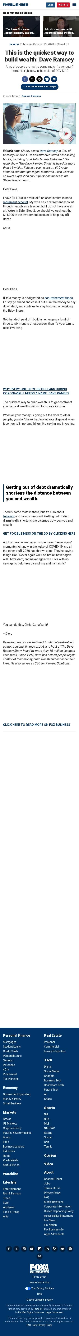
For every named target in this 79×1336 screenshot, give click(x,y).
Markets (9, 1112)
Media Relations (53, 1201)
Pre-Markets (10, 1160)
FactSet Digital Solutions (31, 1312)
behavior (9, 516)
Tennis (48, 1146)
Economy (10, 1088)
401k (6, 1069)
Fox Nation (50, 1224)
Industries (9, 1151)
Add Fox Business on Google (41, 86)
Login (50, 5)
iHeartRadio (39, 1256)
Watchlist (10, 1174)
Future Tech (51, 1089)
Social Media (51, 1071)
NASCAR (49, 1128)
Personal (49, 1042)
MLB (46, 1123)
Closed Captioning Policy (59, 1211)
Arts (5, 1216)
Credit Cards (10, 1051)
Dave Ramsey (49, 151)
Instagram (24, 1249)
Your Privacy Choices (42, 1288)
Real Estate (53, 1035)
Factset (38, 1309)
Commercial (51, 1046)
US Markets (10, 1123)
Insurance (9, 1065)
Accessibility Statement (58, 1215)
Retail (6, 1155)
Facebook (25, 79)
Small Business (12, 1103)
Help (39, 1294)
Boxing (48, 1132)
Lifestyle (9, 1182)
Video (48, 1164)
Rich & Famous (12, 1193)
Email (54, 79)
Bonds (7, 1137)
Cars (6, 1202)
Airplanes (9, 1207)
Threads (39, 79)
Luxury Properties (54, 1051)
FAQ (46, 1197)
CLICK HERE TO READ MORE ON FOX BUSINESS (36, 725)
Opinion (14, 44)
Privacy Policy (52, 1192)
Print (47, 79)
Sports (49, 1108)
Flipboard (39, 1249)
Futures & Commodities (17, 1132)
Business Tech (53, 1080)
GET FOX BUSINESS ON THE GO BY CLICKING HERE (39, 533)
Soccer (48, 1137)
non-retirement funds (59, 298)
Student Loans (12, 1046)
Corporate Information (57, 1206)
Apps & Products (54, 1234)
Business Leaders (13, 1146)
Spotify (70, 1249)
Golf (46, 1142)
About (48, 1172)
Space (48, 1098)
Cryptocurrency (12, 1128)
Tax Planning (11, 1078)
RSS (55, 1249)
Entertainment (12, 1188)
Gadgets (49, 1075)
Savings (8, 1060)
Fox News (50, 1220)
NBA (46, 1119)
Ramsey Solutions (31, 96)
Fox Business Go (54, 1229)
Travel (7, 1198)
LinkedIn (47, 1249)
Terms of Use (52, 1188)
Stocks (7, 1119)
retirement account (15, 202)
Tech (48, 1060)
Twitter (32, 79)
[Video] (39, 123)
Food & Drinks (11, 1211)
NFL (46, 1114)
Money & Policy (12, 1098)
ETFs (6, 1142)
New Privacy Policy (39, 1282)
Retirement (10, 1074)
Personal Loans (12, 1055)
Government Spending (16, 1094)
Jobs (47, 1183)
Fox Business (15, 4)
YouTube (32, 1249)
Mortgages (9, 1042)
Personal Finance (16, 1035)
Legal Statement (54, 1312)
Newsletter (62, 1249)
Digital (48, 1066)
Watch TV (63, 5)
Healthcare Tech (54, 1085)
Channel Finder (53, 1178)
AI (45, 1094)
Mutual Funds (11, 1164)
